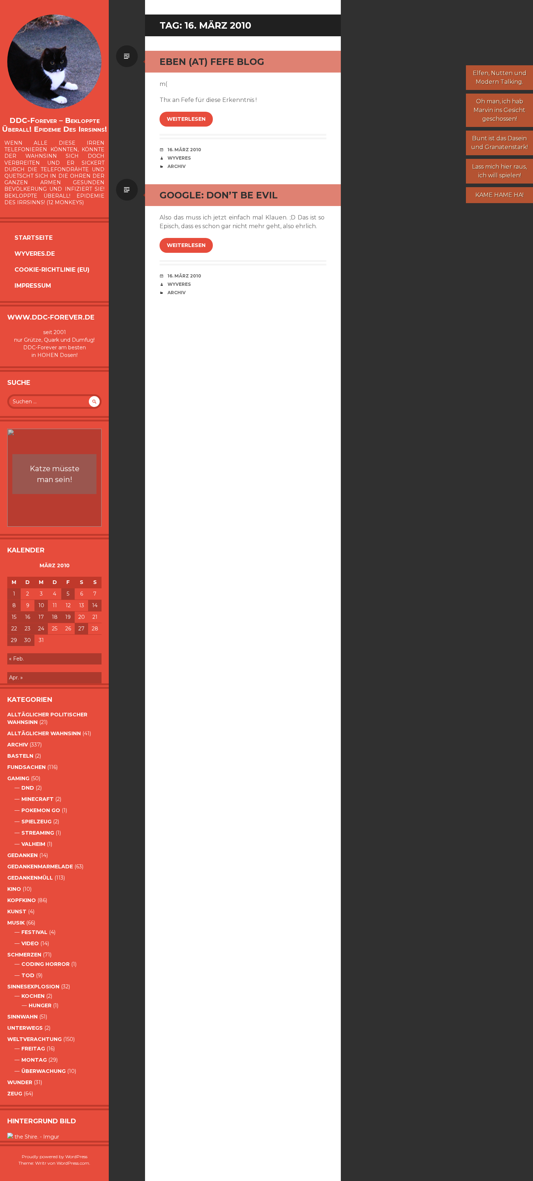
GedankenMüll (30, 878)
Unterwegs (25, 1028)
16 (27, 617)
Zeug (14, 1093)
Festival (34, 932)
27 (81, 628)
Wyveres (179, 158)
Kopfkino (21, 900)
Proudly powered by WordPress (54, 1156)
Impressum (33, 285)
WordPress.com (73, 1163)
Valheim (33, 844)
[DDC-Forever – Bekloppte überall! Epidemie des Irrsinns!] (54, 62)
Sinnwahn (22, 1016)
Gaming (18, 778)
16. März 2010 (184, 149)
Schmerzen (24, 954)
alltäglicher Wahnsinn (44, 733)
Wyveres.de (35, 253)
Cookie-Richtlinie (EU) (52, 269)
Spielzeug (36, 821)
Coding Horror (45, 964)
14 (95, 605)
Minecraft (37, 799)
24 (41, 628)
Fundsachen (26, 767)
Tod (27, 975)
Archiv (17, 744)
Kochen (33, 996)
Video (30, 943)
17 (41, 617)
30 (27, 640)
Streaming (37, 833)
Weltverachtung (34, 1039)
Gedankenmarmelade (40, 866)
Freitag (33, 1048)
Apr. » (16, 677)
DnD (27, 788)
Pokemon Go (40, 810)
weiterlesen (186, 119)
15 (14, 617)
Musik (16, 922)
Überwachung (43, 1071)
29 (14, 640)
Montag (34, 1060)
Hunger (40, 1005)
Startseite (34, 237)
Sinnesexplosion (33, 986)
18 (55, 617)
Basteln (20, 756)
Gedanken (22, 855)
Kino (14, 889)
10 (41, 605)
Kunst (16, 911)
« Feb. (16, 658)
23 (27, 628)
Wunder (19, 1082)
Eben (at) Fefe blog (212, 61)
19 (68, 617)
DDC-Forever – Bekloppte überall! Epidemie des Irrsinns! (54, 124)
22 (14, 628)
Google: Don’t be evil (219, 195)
